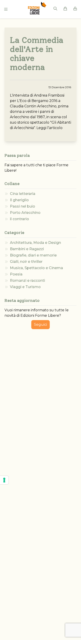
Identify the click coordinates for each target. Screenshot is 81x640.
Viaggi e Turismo (25, 287)
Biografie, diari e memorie (33, 255)
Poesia (16, 274)
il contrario (19, 219)
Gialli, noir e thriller (26, 261)
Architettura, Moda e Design (35, 242)
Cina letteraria (22, 194)
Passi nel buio (22, 206)
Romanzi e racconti (27, 280)
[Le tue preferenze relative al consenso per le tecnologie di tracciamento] (4, 480)
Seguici (40, 324)
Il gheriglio (19, 200)
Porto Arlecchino (25, 212)
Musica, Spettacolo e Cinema (36, 268)
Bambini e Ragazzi (27, 249)
